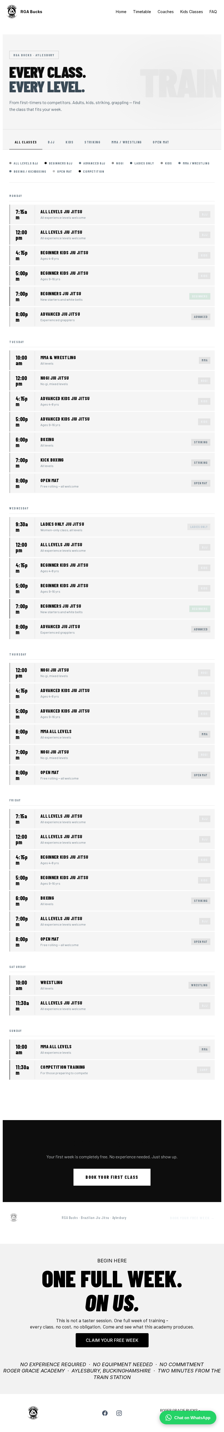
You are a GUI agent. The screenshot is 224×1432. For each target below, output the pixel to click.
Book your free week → (192, 1217)
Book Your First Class (112, 1177)
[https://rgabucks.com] (11, 12)
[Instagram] (119, 1413)
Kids (69, 142)
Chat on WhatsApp (192, 1417)
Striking (92, 142)
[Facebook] (105, 1413)
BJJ (51, 142)
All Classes (26, 142)
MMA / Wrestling (126, 142)
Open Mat (161, 142)
